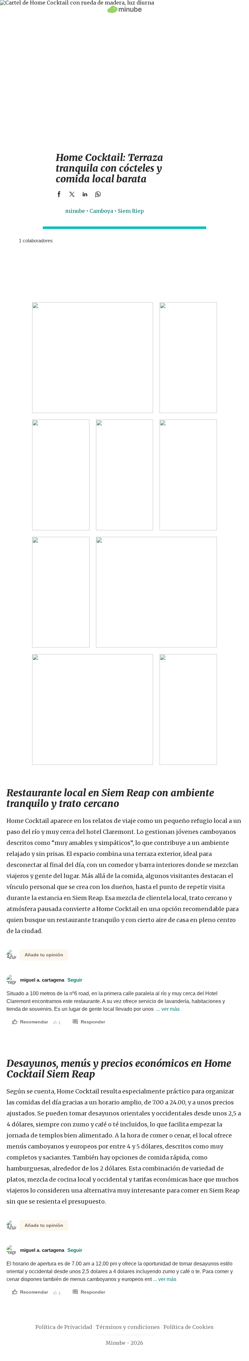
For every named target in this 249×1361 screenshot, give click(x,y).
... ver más (167, 1009)
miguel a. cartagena (51, 979)
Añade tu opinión (44, 954)
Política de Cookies (188, 1327)
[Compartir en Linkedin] (85, 194)
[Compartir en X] (72, 194)
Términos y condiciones (128, 1327)
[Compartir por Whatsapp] (98, 194)
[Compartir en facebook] (59, 194)
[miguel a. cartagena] (11, 240)
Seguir (74, 980)
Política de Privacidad (63, 1327)
